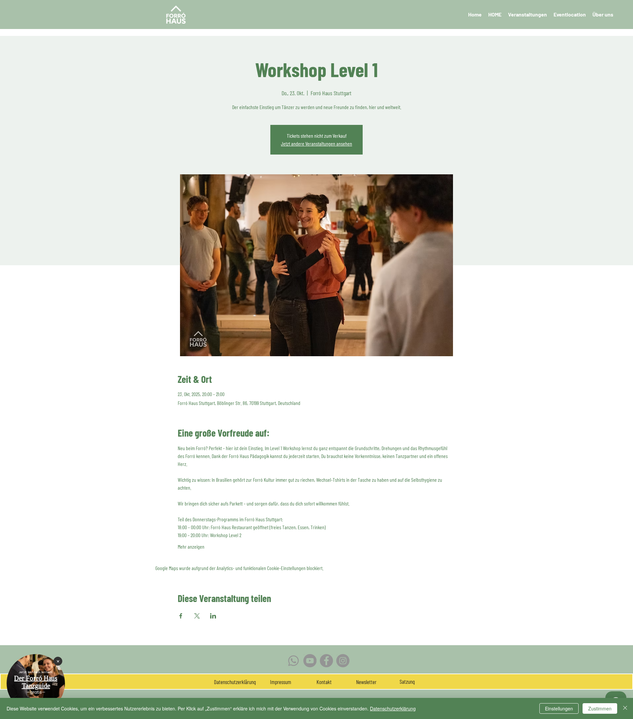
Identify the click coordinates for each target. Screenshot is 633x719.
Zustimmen (600, 708)
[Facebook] (326, 660)
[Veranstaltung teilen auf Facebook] (181, 615)
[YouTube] (309, 660)
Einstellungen (559, 708)
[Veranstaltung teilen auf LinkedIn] (213, 615)
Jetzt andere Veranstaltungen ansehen (316, 143)
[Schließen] (625, 708)
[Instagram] (342, 660)
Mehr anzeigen (191, 546)
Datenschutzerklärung (393, 708)
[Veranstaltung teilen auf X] (197, 615)
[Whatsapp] (293, 660)
